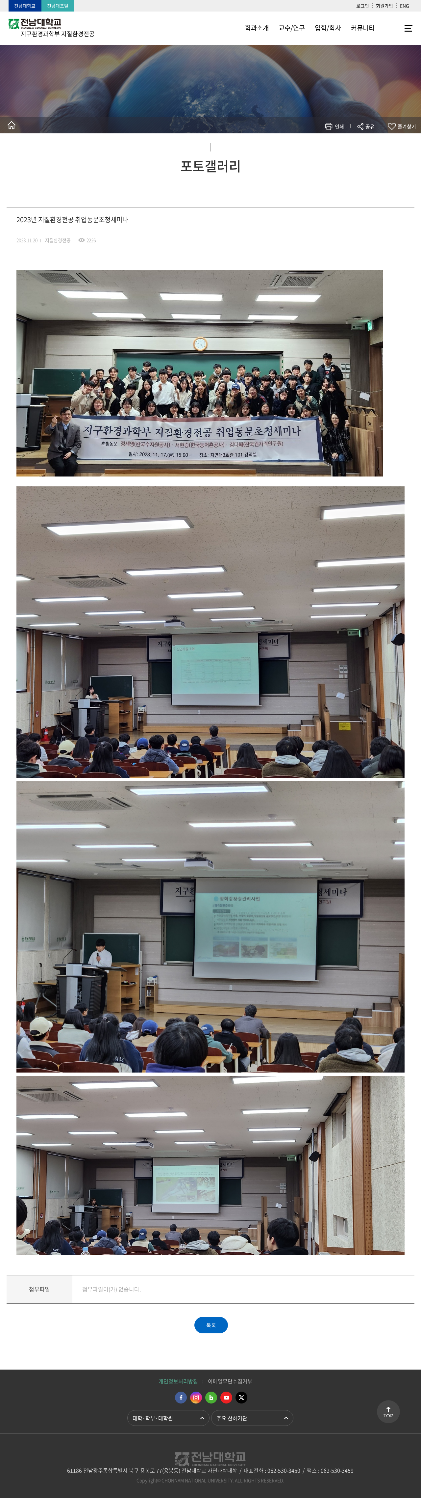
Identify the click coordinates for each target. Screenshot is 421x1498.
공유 (370, 126)
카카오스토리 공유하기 (321, 146)
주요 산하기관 (231, 1418)
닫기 (374, 142)
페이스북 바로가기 (181, 1397)
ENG (404, 5)
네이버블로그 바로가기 (211, 1397)
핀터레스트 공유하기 (331, 146)
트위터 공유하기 (311, 146)
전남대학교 (25, 5)
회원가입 (384, 5)
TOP (388, 1416)
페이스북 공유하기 (301, 146)
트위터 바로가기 (241, 1397)
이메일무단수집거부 (230, 1381)
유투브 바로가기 (226, 1397)
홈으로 (11, 125)
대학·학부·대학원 (153, 1418)
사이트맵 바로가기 (396, 28)
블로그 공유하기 (341, 146)
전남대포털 (57, 5)
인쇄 (339, 126)
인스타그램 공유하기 (351, 146)
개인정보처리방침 (178, 1381)
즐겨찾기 (407, 126)
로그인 (362, 5)
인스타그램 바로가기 (196, 1397)
